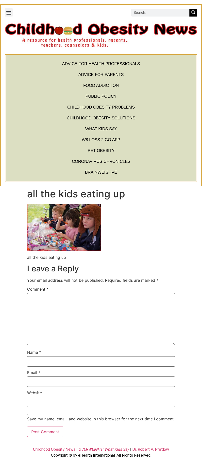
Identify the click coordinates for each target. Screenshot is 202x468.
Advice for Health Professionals (101, 63)
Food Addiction (101, 85)
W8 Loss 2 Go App (101, 139)
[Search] (193, 13)
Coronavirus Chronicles (101, 161)
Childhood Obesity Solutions (101, 118)
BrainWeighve (101, 172)
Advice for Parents (101, 74)
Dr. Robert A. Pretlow (150, 449)
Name (34, 352)
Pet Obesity (101, 150)
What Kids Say (101, 129)
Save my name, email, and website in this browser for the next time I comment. (101, 419)
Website (34, 393)
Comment (38, 289)
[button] (9, 12)
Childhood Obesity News (54, 449)
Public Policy (101, 96)
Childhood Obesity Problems (101, 107)
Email (33, 372)
